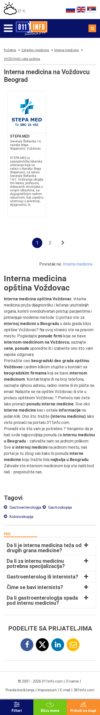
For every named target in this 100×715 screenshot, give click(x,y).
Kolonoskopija (20, 516)
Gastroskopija (59, 507)
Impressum (47, 690)
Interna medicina (77, 264)
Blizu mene (50, 711)
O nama (72, 681)
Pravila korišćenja (20, 690)
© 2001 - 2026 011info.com (40, 681)
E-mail (65, 690)
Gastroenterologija (24, 507)
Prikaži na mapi (83, 711)
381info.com (84, 690)
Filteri (17, 711)
